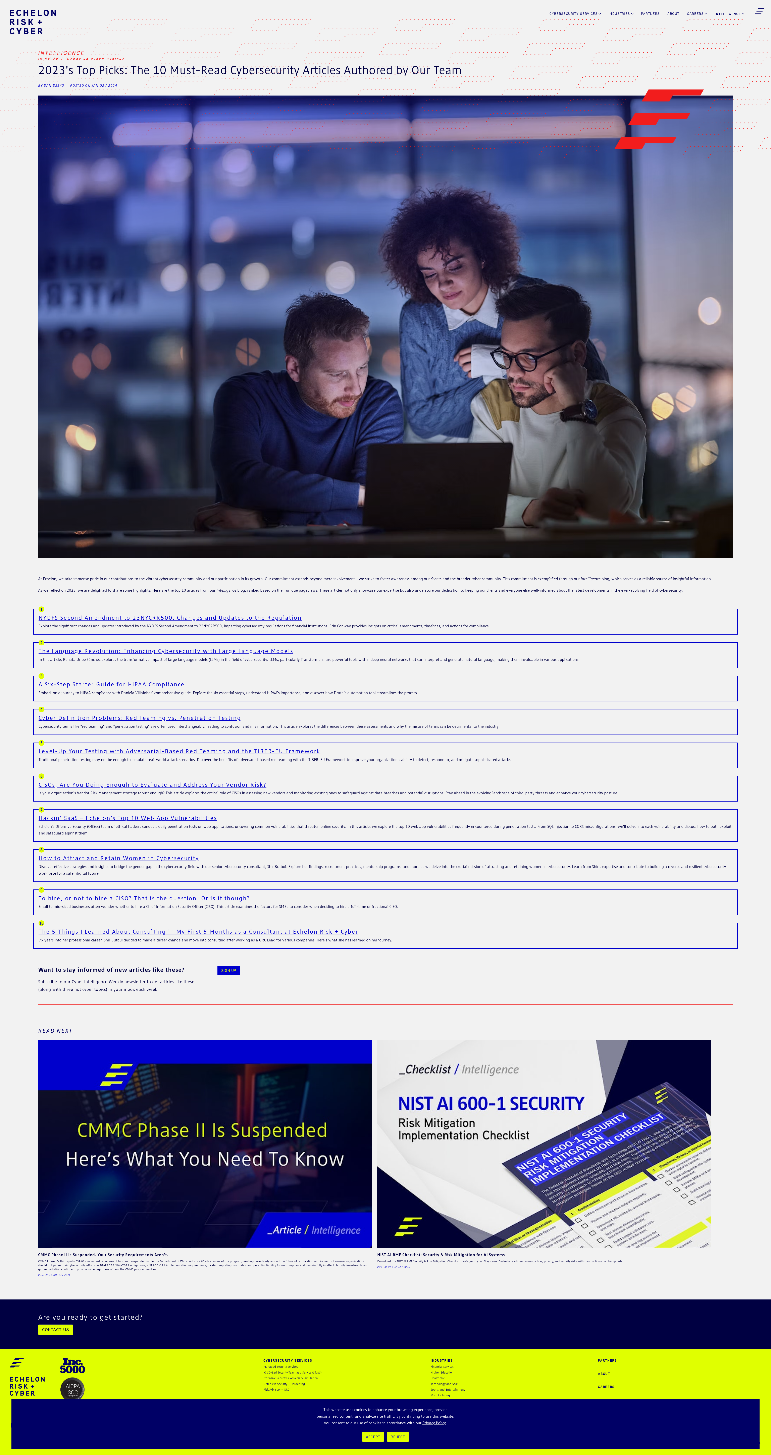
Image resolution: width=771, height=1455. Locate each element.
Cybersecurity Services (574, 13)
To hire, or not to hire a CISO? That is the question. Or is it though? (144, 898)
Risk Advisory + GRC (276, 1389)
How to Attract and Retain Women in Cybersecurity (119, 858)
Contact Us (55, 1329)
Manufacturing (440, 1395)
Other (53, 59)
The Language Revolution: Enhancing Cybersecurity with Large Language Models (166, 650)
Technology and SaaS (444, 1384)
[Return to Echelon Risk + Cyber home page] (33, 22)
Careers (695, 13)
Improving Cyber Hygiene (95, 59)
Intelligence (728, 13)
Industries (619, 13)
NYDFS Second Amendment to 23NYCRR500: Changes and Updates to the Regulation (170, 617)
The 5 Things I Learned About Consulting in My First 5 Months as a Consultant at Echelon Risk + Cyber (198, 931)
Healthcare (438, 1378)
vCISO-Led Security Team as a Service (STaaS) (292, 1372)
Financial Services (442, 1366)
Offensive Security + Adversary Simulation (290, 1378)
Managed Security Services (280, 1366)
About (673, 13)
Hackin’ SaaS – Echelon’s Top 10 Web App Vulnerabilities (128, 817)
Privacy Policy (434, 1422)
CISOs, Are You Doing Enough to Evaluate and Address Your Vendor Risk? (152, 784)
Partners (650, 13)
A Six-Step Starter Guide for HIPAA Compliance (112, 684)
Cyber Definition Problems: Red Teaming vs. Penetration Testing (140, 717)
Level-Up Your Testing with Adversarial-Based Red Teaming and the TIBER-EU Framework (179, 751)
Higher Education (442, 1372)
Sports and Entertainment (448, 1389)
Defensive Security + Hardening (284, 1384)
